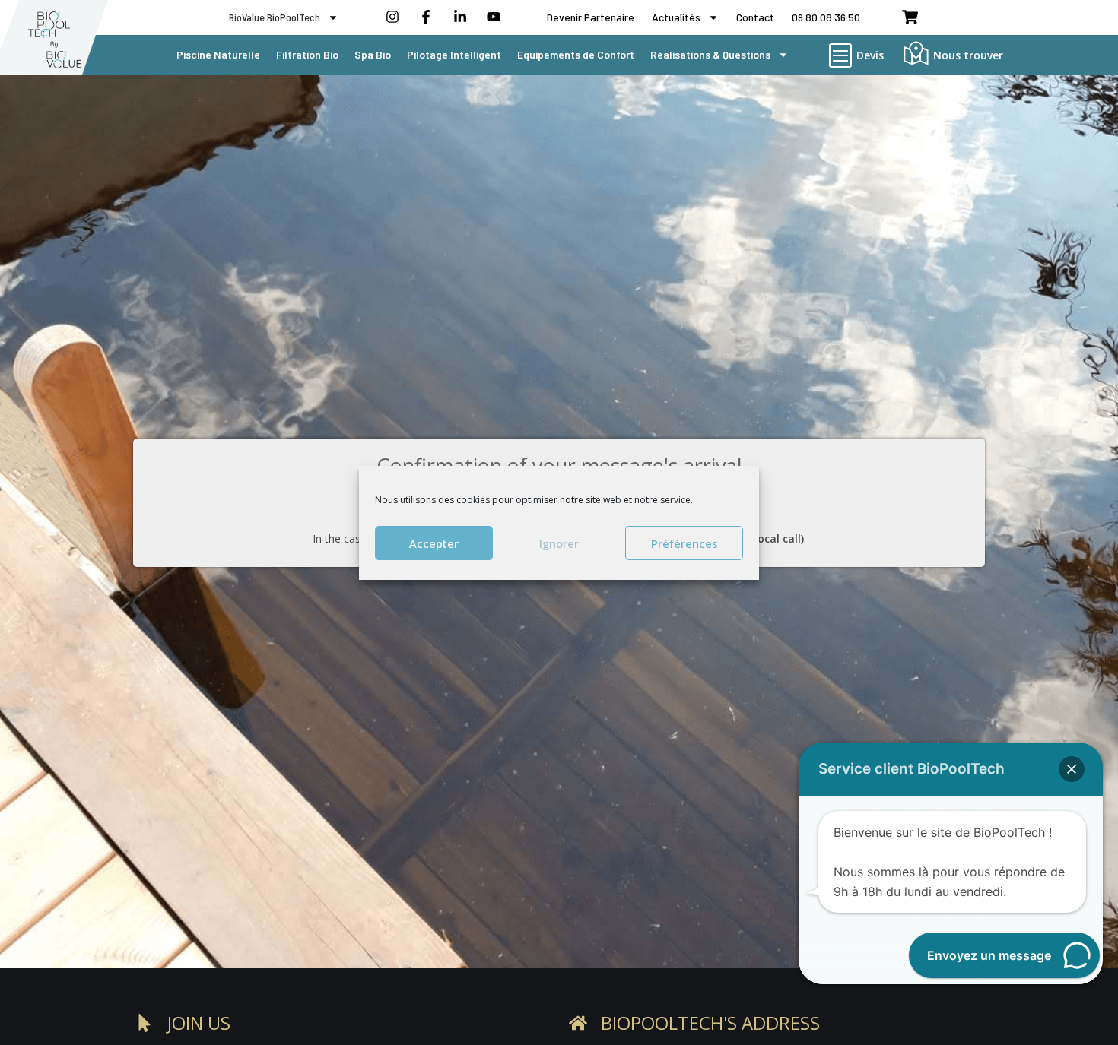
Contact (755, 17)
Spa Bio (372, 54)
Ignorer (559, 542)
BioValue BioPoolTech (274, 17)
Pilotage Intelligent (454, 54)
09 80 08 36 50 (826, 17)
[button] (1072, 769)
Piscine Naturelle (218, 54)
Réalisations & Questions (710, 54)
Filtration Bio (307, 54)
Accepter (434, 542)
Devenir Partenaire (590, 17)
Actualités (676, 17)
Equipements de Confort (575, 54)
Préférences (684, 542)
